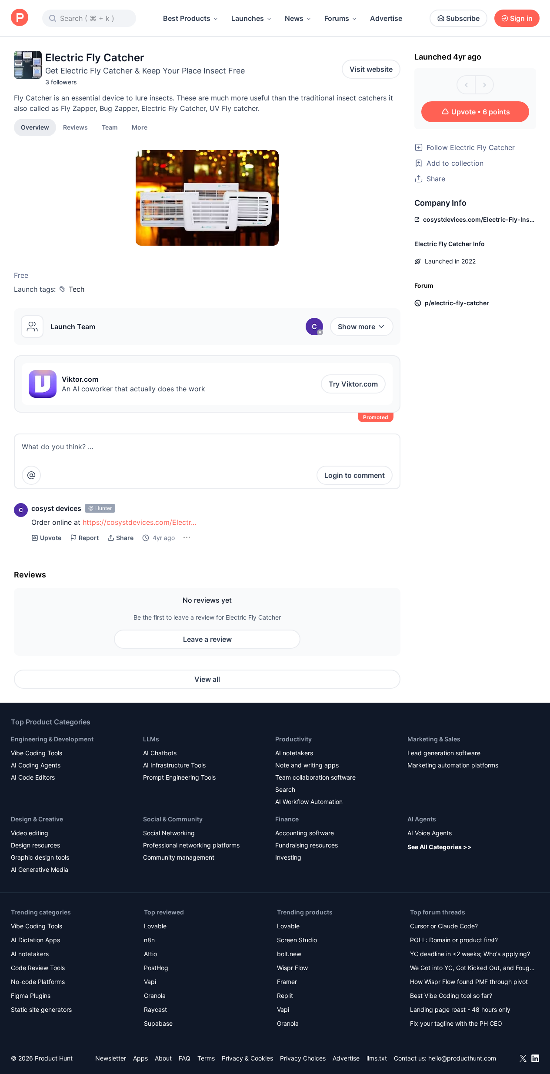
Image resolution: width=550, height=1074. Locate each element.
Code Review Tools (38, 967)
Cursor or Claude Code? (444, 926)
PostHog (156, 967)
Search (285, 789)
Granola (155, 995)
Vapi (150, 981)
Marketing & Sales (433, 739)
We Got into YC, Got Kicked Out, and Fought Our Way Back (472, 968)
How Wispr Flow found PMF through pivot (469, 981)
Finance (287, 819)
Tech (76, 289)
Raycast (155, 1009)
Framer (287, 981)
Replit (285, 995)
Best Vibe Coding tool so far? (451, 995)
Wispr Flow (292, 967)
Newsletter (110, 1058)
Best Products (186, 18)
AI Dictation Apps (35, 940)
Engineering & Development (52, 739)
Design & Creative (37, 819)
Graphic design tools (40, 857)
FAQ (184, 1058)
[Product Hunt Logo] (19, 18)
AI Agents (421, 819)
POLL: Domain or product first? (454, 940)
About (163, 1058)
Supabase (158, 1023)
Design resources (35, 845)
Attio (150, 953)
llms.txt (377, 1058)
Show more (356, 326)
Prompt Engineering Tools (179, 777)
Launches (247, 18)
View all (207, 679)
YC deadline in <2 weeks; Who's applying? (470, 953)
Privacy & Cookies (247, 1058)
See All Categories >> (439, 847)
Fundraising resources (306, 845)
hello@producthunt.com (462, 1058)
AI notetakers (294, 753)
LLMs (151, 739)
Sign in (521, 18)
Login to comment (354, 475)
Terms (206, 1058)
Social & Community (173, 819)
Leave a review (207, 639)
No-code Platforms (38, 981)
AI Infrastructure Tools (174, 765)
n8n (149, 940)
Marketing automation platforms (452, 765)
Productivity (293, 739)
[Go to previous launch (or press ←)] (466, 84)
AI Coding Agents (35, 765)
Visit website (371, 69)
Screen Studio (297, 940)
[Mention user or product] (31, 475)
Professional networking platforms (191, 845)
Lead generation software (443, 753)
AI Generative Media (39, 869)
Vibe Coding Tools (36, 753)
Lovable (155, 926)
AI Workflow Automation (309, 801)
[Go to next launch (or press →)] (484, 84)
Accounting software (304, 833)
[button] (139, 127)
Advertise (386, 18)
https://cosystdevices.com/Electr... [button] (139, 522)
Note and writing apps (307, 765)
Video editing (29, 833)
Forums (336, 18)
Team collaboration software (315, 777)
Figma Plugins (30, 995)
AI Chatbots (160, 753)
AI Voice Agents (429, 833)
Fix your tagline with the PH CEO (456, 1023)
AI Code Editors (33, 777)
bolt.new (289, 953)
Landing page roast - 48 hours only (460, 1009)
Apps (140, 1058)
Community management (178, 857)
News (294, 18)
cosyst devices (56, 508)
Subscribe (463, 18)
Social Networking (169, 833)
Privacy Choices (303, 1058)
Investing (288, 857)
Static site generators (41, 1009)
